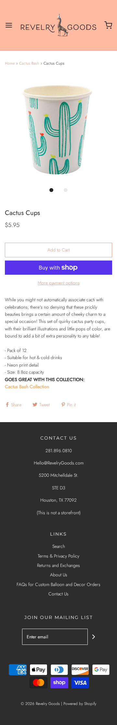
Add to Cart (58, 250)
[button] (58, 129)
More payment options (59, 283)
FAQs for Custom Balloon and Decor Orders (58, 584)
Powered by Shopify (79, 704)
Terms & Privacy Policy (58, 556)
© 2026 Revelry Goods (40, 704)
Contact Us (58, 594)
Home (10, 63)
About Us (58, 574)
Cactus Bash (29, 63)
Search (58, 546)
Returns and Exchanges (58, 565)
